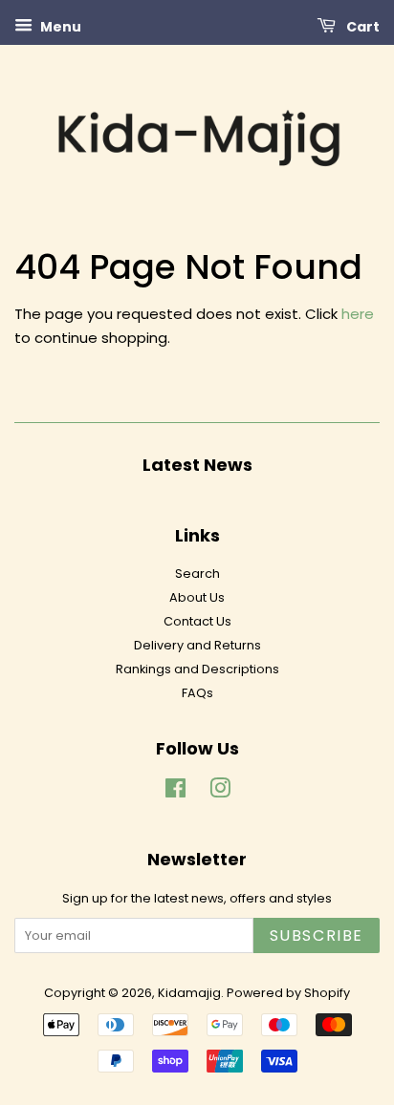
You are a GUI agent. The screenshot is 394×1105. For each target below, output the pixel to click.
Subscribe (316, 935)
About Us (197, 597)
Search (197, 573)
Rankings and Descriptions (197, 669)
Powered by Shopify (288, 993)
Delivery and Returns (197, 645)
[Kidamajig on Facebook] (175, 792)
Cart (361, 26)
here (357, 314)
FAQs (197, 693)
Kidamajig (189, 993)
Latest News (197, 465)
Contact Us (197, 621)
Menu (59, 26)
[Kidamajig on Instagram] (219, 792)
